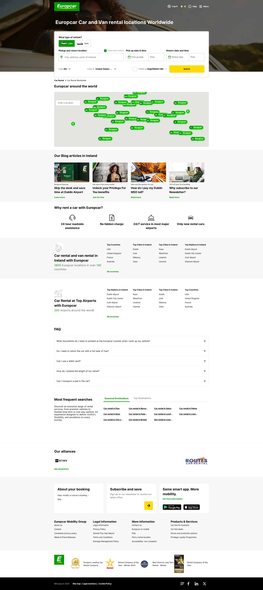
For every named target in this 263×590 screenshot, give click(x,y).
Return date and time (177, 50)
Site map (77, 583)
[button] (188, 111)
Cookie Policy (105, 583)
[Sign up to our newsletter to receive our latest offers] (148, 505)
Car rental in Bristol (138, 419)
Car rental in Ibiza (112, 414)
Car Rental (59, 80)
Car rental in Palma (188, 408)
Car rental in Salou (162, 408)
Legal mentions (89, 583)
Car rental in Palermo (138, 414)
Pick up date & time (136, 50)
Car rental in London (163, 414)
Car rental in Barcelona (138, 408)
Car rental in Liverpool (188, 414)
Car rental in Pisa (111, 408)
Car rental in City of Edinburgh (113, 419)
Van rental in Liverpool (163, 419)
